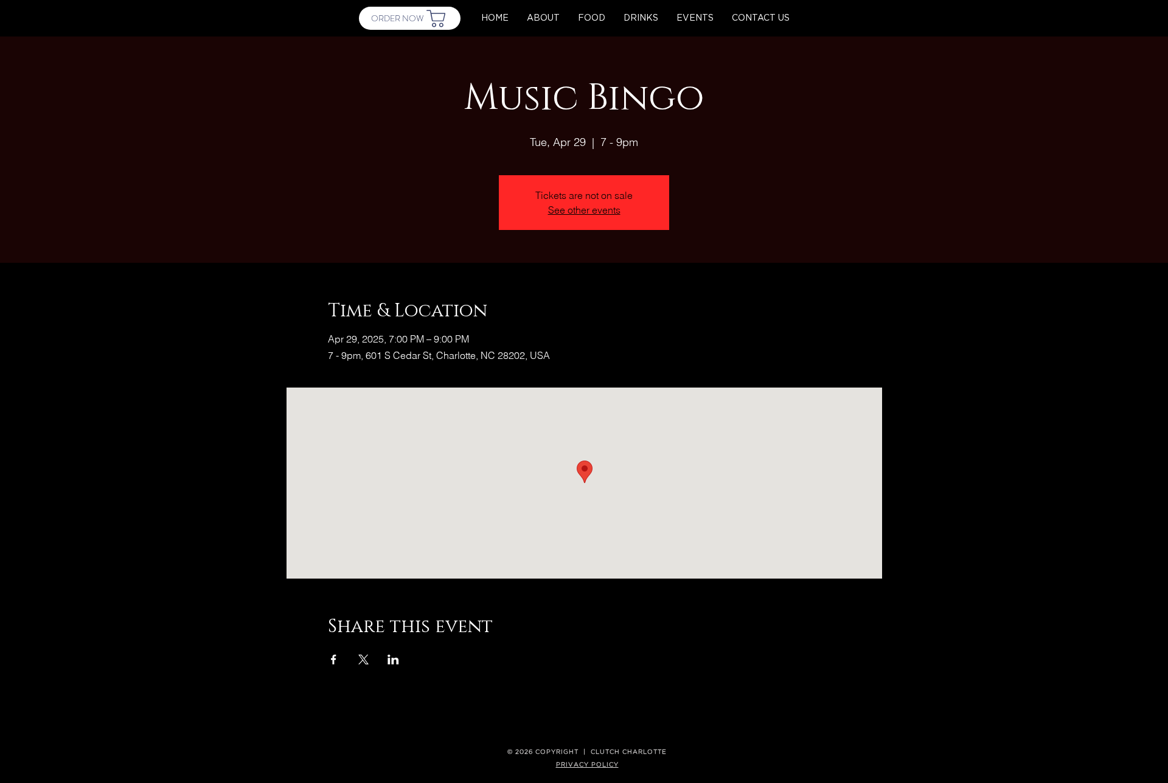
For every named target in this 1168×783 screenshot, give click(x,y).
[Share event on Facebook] (333, 659)
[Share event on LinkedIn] (393, 659)
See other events (584, 210)
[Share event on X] (363, 659)
